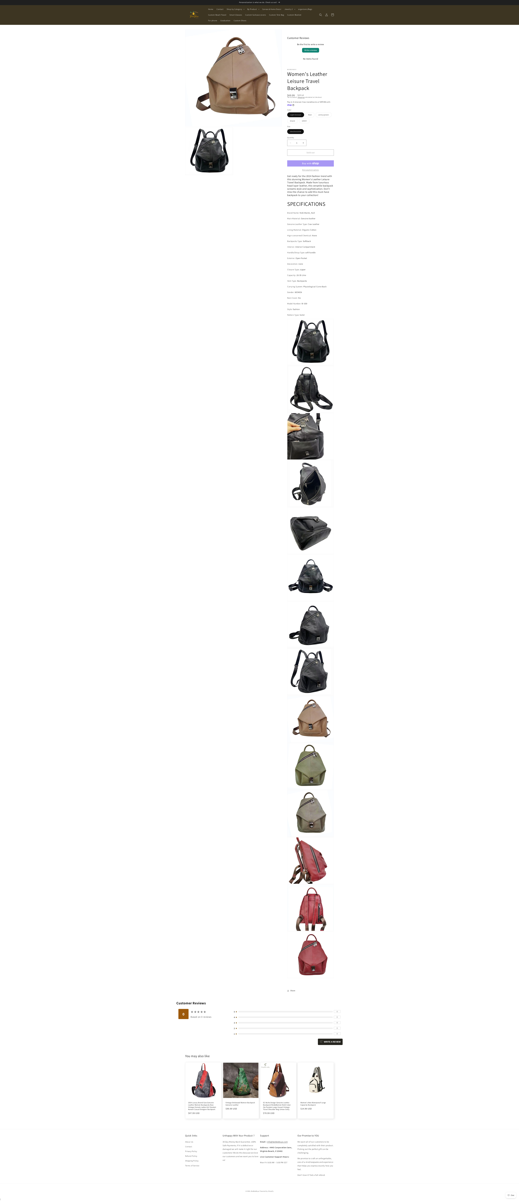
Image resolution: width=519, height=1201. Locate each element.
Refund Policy (191, 1156)
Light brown (297, 115)
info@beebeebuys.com (277, 1141)
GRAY (306, 121)
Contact (188, 1146)
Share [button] (292, 990)
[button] (235, 9)
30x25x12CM (297, 132)
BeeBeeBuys (255, 1191)
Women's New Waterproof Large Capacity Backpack (313, 1104)
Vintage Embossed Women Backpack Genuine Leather (240, 1104)
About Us (189, 1142)
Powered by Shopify (267, 1191)
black (294, 121)
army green (325, 115)
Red (311, 115)
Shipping (301, 97)
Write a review (310, 50)
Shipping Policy (192, 1161)
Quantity (290, 137)
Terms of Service (192, 1165)
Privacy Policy (191, 1151)
